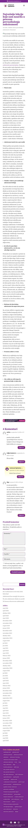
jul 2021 (5, 703)
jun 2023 (5, 646)
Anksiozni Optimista (15, 468)
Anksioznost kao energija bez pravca (13, 596)
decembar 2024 (7, 621)
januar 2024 (6, 628)
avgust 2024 (6, 626)
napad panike (6, 779)
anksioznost (5, 757)
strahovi (13, 801)
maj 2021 (5, 708)
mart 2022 (6, 683)
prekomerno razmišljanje (8, 789)
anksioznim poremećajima (10, 65)
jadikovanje (16, 767)
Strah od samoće (6, 801)
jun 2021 (5, 705)
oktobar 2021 (6, 695)
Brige (14, 764)
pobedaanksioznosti (17, 784)
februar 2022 (6, 686)
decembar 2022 (7, 661)
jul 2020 (5, 733)
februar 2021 (6, 716)
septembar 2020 (7, 728)
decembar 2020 (7, 720)
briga (20, 762)
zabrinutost (15, 809)
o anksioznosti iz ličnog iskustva (10, 782)
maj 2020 (5, 738)
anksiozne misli (15, 752)
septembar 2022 (7, 668)
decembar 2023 (7, 631)
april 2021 (6, 710)
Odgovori (21, 447)
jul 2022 (5, 673)
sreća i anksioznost (15, 799)
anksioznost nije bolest (8, 762)
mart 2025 (6, 618)
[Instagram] (18, 823)
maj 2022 (5, 678)
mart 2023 (6, 653)
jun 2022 (5, 676)
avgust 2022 (6, 670)
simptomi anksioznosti (8, 796)
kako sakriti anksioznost (8, 774)
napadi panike (16, 777)
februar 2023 (6, 655)
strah (22, 799)
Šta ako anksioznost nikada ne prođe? (14, 599)
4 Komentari (13, 30)
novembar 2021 (7, 693)
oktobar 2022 (6, 666)
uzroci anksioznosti (7, 809)
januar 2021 (6, 718)
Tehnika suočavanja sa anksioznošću (11, 804)
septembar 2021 (7, 698)
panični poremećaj (7, 784)
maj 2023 (5, 648)
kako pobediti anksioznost (9, 769)
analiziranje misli (7, 752)
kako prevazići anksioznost (9, 772)
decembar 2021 (7, 691)
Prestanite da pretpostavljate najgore (11, 791)
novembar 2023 (7, 633)
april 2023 (6, 651)
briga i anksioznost (7, 764)
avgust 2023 (6, 641)
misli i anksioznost (19, 774)
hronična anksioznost (7, 767)
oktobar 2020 (6, 726)
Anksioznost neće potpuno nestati (10, 759)
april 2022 (6, 680)
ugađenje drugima (18, 806)
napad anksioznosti (7, 777)
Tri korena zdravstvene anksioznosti (13, 601)
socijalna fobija (6, 799)
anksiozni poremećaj (7, 754)
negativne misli (14, 779)
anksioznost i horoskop (15, 757)
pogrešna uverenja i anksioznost (10, 786)
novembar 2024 (7, 623)
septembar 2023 (7, 638)
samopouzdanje (17, 794)
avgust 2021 (6, 701)
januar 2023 (6, 658)
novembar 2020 (7, 723)
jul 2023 (5, 643)
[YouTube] (15, 823)
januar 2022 (6, 688)
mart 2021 (6, 713)
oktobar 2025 (6, 613)
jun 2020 (5, 735)
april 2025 (6, 616)
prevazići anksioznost (7, 794)
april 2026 (6, 611)
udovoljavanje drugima (8, 806)
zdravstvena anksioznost (8, 811)
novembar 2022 (7, 663)
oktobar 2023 (6, 636)
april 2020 (6, 740)
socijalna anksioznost (19, 796)
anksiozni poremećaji (18, 754)
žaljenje (16, 811)
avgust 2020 (6, 730)
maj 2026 (5, 608)
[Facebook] (11, 823)
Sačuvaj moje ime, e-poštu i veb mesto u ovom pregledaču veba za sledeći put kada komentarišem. (13, 566)
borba (16, 762)
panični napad (21, 782)
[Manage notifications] (3, 824)
